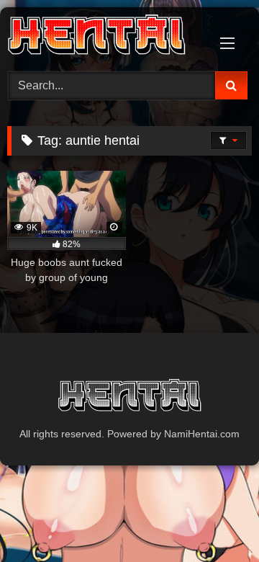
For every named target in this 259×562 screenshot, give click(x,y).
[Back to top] (214, 519)
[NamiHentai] (106, 37)
